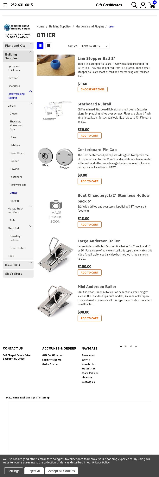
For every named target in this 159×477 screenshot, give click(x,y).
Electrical (13, 228)
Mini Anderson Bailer (97, 286)
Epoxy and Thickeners (15, 68)
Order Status (50, 364)
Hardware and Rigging (16, 95)
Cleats (14, 113)
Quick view (55, 74)
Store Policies (90, 373)
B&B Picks (12, 264)
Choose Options (93, 89)
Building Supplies (11, 56)
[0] (150, 5)
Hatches (15, 145)
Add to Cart (90, 135)
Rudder (14, 160)
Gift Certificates (109, 5)
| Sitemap (43, 397)
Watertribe (89, 368)
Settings (14, 471)
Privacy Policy (100, 462)
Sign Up (56, 359)
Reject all (34, 471)
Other (13, 192)
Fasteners (16, 176)
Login (45, 359)
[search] (133, 5)
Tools (11, 255)
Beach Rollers (18, 248)
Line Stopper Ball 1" (96, 58)
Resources (88, 355)
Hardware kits (18, 184)
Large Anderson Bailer (99, 241)
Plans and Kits (15, 45)
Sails (12, 220)
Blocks (12, 105)
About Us (87, 377)
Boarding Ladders (15, 238)
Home (40, 26)
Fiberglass (14, 85)
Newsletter (89, 364)
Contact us (88, 381)
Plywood (13, 78)
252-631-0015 (22, 5)
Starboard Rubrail (94, 104)
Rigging (14, 200)
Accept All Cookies (61, 471)
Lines (13, 137)
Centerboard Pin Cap (97, 149)
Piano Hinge (17, 153)
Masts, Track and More (15, 210)
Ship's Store (13, 273)
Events (86, 359)
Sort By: (72, 45)
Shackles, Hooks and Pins (16, 125)
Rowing (14, 168)
